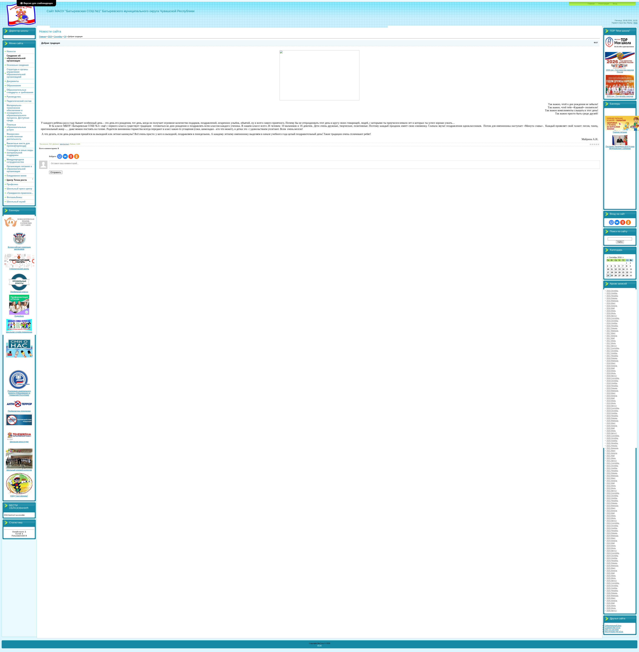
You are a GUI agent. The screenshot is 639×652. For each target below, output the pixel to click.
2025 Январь (612, 563)
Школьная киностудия (19, 442)
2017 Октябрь (612, 351)
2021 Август (612, 461)
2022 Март (611, 478)
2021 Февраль (612, 448)
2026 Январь (612, 593)
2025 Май (611, 573)
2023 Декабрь (612, 531)
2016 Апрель (612, 306)
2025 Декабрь (612, 591)
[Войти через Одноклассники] (76, 156)
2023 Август (612, 521)
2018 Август (612, 376)
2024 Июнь (611, 546)
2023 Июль (611, 518)
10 (608, 269)
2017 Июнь (611, 341)
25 (612, 276)
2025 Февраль (612, 566)
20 (620, 272)
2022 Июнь (611, 486)
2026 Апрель (612, 601)
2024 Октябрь (612, 556)
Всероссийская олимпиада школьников (19, 248)
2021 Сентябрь (613, 463)
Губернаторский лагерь (19, 269)
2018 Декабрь (612, 386)
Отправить (55, 172)
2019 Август (612, 406)
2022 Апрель (612, 481)
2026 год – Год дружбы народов (620, 96)
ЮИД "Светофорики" (19, 496)
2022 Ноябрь (612, 498)
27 (620, 276)
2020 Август (612, 433)
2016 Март (611, 303)
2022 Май (611, 483)
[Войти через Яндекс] (70, 156)
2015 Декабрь (612, 296)
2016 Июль (611, 313)
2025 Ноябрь (612, 588)
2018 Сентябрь (613, 378)
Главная (591, 4)
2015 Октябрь (612, 291)
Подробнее (19, 316)
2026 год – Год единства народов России (620, 71)
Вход (615, 4)
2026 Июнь (611, 606)
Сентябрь (58, 36)
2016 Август (612, 316)
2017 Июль (611, 343)
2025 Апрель (612, 571)
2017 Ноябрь (612, 353)
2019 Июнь (611, 401)
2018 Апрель (612, 366)
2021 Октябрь (612, 466)
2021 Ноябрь (612, 468)
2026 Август (612, 611)
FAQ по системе (612, 630)
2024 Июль (611, 548)
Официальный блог (613, 626)
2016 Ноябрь (612, 323)
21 (623, 272)
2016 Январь (612, 298)
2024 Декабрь (612, 561)
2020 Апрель (612, 426)
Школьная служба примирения (19, 332)
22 (627, 272)
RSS (635, 23)
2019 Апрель (612, 396)
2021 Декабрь (612, 471)
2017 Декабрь (612, 356)
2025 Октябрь (612, 586)
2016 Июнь (611, 311)
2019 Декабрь (612, 416)
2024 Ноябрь (612, 558)
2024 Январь (612, 533)
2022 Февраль (612, 476)
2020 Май (611, 428)
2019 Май (611, 398)
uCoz (319, 645)
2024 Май (611, 543)
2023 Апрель (612, 511)
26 (616, 276)
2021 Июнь (611, 458)
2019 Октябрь (612, 411)
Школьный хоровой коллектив (19, 470)
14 (623, 269)
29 (627, 276)
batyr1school (64, 144)
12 (616, 269)
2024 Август (612, 551)
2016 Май (611, 308)
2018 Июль (611, 373)
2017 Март (611, 333)
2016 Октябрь (612, 321)
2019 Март (611, 393)
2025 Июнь (611, 576)
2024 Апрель (612, 541)
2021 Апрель (612, 453)
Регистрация (603, 4)
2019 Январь (612, 388)
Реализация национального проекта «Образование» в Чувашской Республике (19, 393)
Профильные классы (19, 292)
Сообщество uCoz (612, 628)
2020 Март (611, 423)
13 (620, 269)
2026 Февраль (612, 596)
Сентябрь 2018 (615, 257)
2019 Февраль (612, 391)
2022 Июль (611, 488)
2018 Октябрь (612, 381)
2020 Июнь (611, 431)
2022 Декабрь (612, 501)
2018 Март (611, 363)
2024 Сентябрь (613, 553)
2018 (50, 36)
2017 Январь (612, 328)
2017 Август (612, 346)
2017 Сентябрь (613, 348)
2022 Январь (612, 473)
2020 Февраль (612, 421)
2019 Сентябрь (613, 408)
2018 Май (611, 368)
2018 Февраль (612, 361)
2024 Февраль (612, 536)
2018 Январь (612, 358)
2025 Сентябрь (613, 583)
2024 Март (611, 538)
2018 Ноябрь (612, 383)
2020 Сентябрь (613, 436)
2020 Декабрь (612, 443)
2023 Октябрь (612, 526)
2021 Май (611, 456)
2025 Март (611, 568)
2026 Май (611, 603)
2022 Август (612, 491)
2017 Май (611, 338)
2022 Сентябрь (613, 493)
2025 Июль (611, 578)
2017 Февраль (612, 331)
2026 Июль (611, 608)
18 (612, 272)
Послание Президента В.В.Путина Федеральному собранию (620, 147)
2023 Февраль (612, 506)
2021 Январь (612, 446)
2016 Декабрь (612, 326)
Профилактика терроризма (19, 411)
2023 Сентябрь (613, 523)
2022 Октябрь (612, 496)
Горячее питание (620, 132)
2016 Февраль (612, 301)
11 (612, 269)
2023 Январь (612, 503)
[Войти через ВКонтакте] (65, 156)
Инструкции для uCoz (614, 632)
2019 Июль (611, 403)
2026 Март (611, 598)
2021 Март (611, 451)
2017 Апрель (612, 336)
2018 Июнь (611, 371)
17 (608, 272)
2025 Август (612, 581)
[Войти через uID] (59, 156)
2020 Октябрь (612, 438)
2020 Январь (612, 418)
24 (65, 36)
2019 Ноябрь (612, 413)
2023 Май (611, 513)
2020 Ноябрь (612, 441)
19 (616, 272)
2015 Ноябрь (612, 293)
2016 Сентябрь (613, 318)
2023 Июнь (611, 516)
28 (623, 276)
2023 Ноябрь (612, 528)
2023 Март (611, 508)
